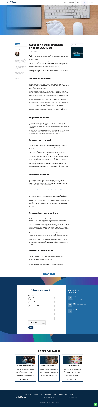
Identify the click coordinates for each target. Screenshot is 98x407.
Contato (91, 2)
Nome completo (31, 295)
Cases (78, 2)
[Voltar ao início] (12, 2)
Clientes (54, 394)
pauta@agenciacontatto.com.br (79, 304)
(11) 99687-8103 (75, 311)
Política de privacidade (72, 397)
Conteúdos (61, 394)
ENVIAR (30, 327)
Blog (84, 2)
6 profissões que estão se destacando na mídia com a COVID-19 (49, 190)
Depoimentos (48, 394)
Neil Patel (31, 97)
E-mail (29, 299)
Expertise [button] (71, 2)
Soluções (36, 394)
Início (65, 2)
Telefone (30, 303)
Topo (53, 273)
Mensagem (30, 316)
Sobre (31, 394)
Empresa (30, 307)
